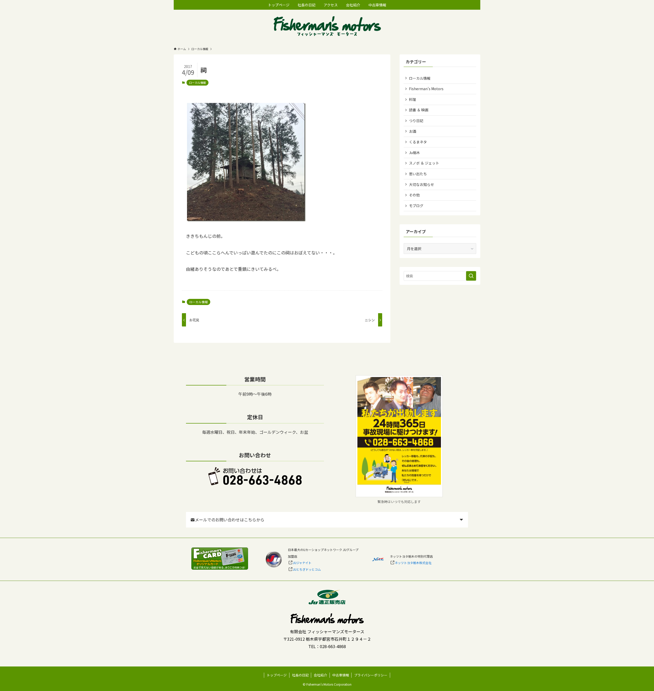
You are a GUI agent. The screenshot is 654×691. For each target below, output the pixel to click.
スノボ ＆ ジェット (424, 163)
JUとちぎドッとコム (307, 569)
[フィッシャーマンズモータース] (327, 27)
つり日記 (416, 120)
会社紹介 (320, 675)
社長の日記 (300, 675)
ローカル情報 (197, 82)
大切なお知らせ (421, 184)
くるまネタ (418, 141)
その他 (414, 194)
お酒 (412, 131)
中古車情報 (340, 675)
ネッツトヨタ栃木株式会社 (413, 562)
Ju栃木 (414, 152)
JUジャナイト (302, 562)
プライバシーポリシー (370, 675)
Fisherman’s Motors (426, 88)
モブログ (416, 205)
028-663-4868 (333, 646)
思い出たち (418, 173)
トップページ (277, 675)
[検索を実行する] (471, 276)
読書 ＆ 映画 (418, 109)
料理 (412, 99)
